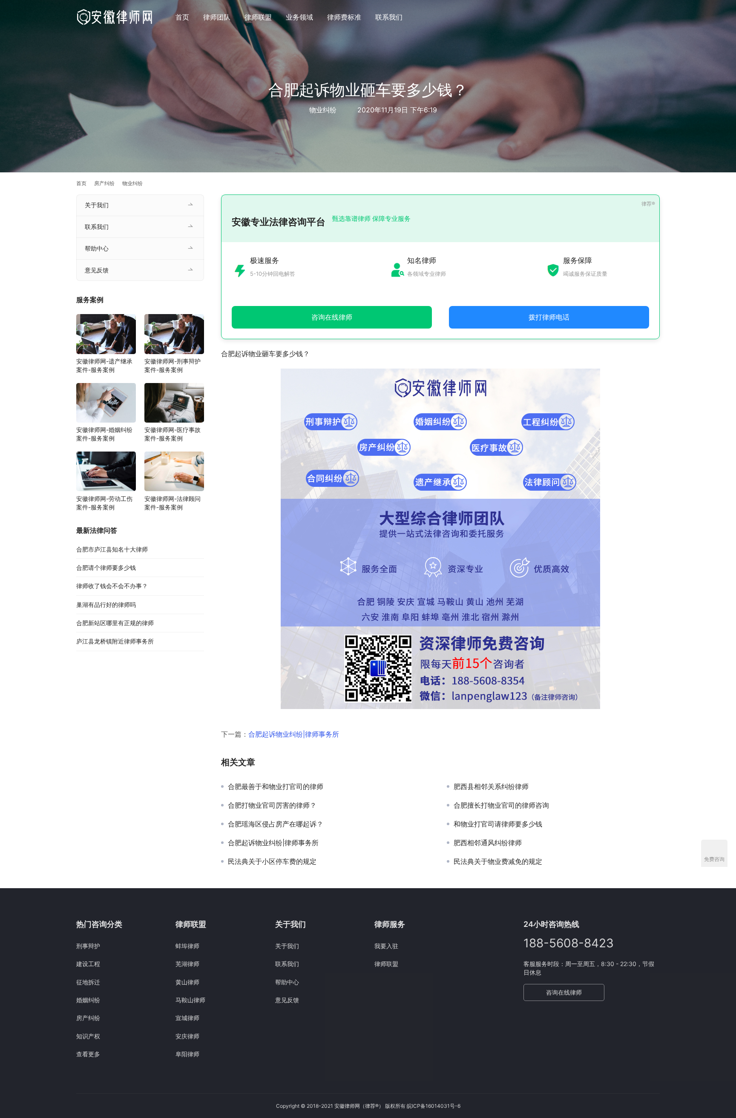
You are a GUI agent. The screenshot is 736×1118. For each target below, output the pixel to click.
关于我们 (97, 205)
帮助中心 (97, 248)
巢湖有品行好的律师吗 (106, 604)
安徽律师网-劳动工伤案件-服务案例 (104, 503)
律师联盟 (258, 17)
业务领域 (299, 17)
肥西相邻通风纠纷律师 (488, 842)
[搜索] (656, 16)
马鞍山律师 (190, 1000)
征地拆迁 (88, 982)
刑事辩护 (88, 945)
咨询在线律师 (564, 992)
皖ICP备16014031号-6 (433, 1106)
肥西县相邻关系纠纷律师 (491, 786)
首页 (182, 17)
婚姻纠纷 (88, 1000)
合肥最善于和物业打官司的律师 (275, 786)
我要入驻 (386, 945)
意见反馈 (97, 270)
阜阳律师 (187, 1054)
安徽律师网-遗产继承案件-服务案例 (104, 366)
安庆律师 (187, 1036)
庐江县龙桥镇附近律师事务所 (115, 641)
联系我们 (388, 17)
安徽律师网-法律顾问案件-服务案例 (172, 503)
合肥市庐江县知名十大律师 (112, 549)
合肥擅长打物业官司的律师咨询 (501, 805)
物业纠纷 (322, 110)
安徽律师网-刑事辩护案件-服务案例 (172, 366)
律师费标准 (344, 17)
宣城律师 (187, 1017)
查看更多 (88, 1054)
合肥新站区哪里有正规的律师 (115, 623)
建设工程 (88, 963)
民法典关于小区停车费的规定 (272, 861)
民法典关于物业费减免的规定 (498, 861)
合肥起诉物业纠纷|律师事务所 (293, 734)
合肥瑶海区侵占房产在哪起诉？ (275, 824)
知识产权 (88, 1036)
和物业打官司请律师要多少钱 (498, 824)
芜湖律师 (187, 963)
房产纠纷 (88, 1017)
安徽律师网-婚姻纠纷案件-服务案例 (104, 434)
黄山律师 (187, 982)
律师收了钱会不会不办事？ (112, 586)
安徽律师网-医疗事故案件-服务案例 (172, 434)
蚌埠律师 (187, 945)
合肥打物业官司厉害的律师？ (272, 805)
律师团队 (216, 17)
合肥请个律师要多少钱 (106, 568)
